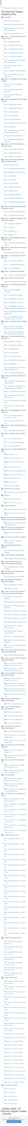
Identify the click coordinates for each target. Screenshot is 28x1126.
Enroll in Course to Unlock (14, 1121)
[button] (1, 1)
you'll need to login (20, 1119)
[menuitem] (1, 3)
